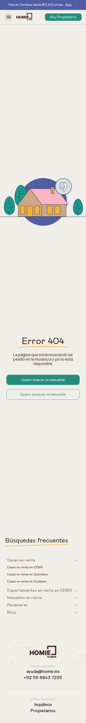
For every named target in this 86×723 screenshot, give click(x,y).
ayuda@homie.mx (43, 671)
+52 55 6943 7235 (43, 678)
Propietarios (43, 711)
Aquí (68, 4)
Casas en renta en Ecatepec (27, 581)
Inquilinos (43, 704)
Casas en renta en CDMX (25, 567)
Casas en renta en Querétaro (27, 574)
